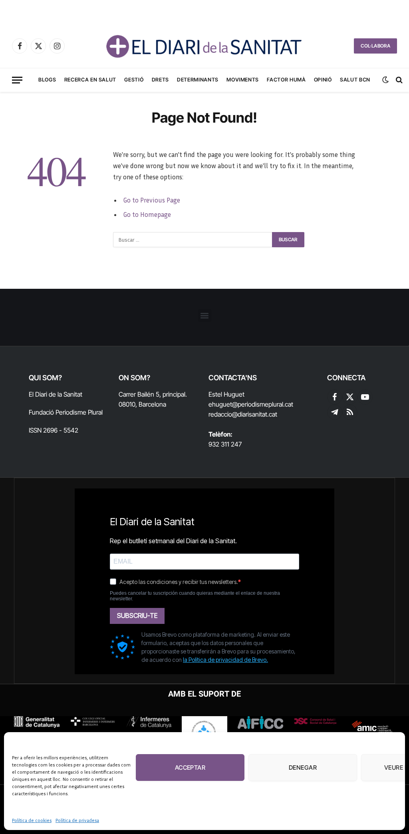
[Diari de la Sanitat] (204, 46)
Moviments (242, 80)
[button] (204, 315)
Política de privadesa (77, 820)
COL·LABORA (375, 46)
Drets (160, 80)
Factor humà (286, 80)
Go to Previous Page (151, 200)
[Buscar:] (193, 239)
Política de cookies (32, 820)
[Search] (398, 80)
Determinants (197, 80)
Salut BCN (355, 80)
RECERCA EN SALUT (90, 80)
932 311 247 (225, 444)
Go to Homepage (147, 214)
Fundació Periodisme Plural (66, 412)
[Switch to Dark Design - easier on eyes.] (385, 79)
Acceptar (190, 767)
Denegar (303, 767)
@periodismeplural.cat (262, 404)
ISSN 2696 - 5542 (53, 430)
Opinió (323, 80)
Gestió (133, 80)
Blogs (47, 80)
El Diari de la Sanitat (55, 394)
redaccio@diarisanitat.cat (242, 414)
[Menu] (17, 80)
